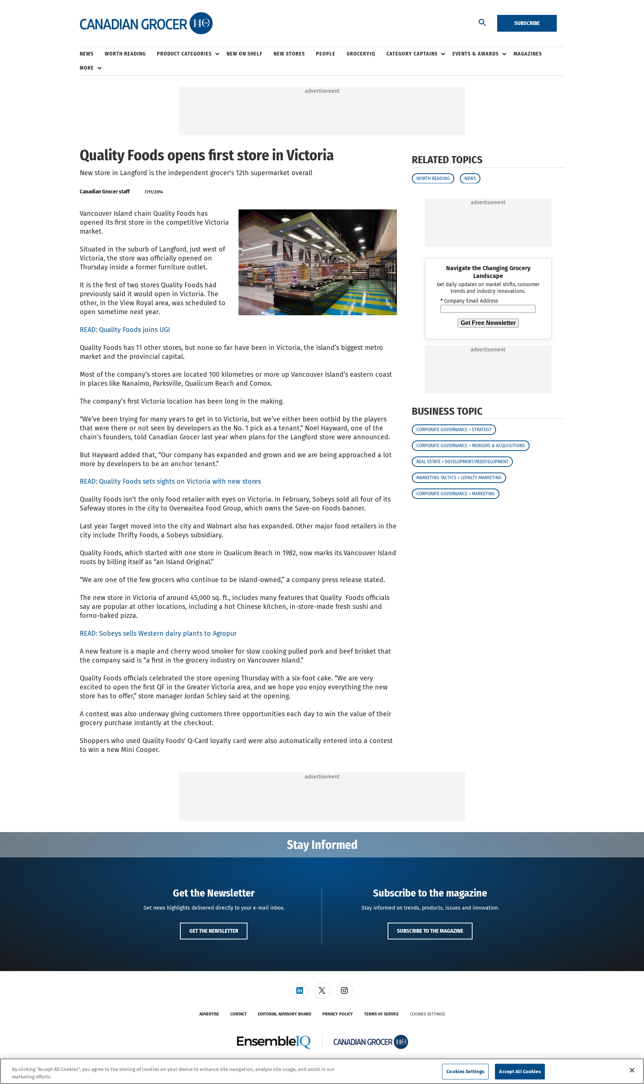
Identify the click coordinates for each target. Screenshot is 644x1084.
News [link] (87, 54)
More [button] (87, 68)
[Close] (632, 1070)
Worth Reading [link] (125, 54)
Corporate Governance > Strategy (454, 429)
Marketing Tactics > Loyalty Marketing (459, 477)
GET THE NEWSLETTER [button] (213, 930)
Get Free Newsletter (488, 322)
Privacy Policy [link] (337, 1014)
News (470, 178)
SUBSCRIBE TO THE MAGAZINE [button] (430, 930)
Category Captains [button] (412, 54)
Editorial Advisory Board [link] (284, 1014)
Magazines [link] (528, 54)
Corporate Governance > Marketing (455, 493)
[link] (299, 990)
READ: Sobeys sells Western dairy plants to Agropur (158, 633)
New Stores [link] (289, 54)
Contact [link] (238, 1014)
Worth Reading (433, 178)
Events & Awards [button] (475, 54)
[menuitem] (92, 54)
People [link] (325, 54)
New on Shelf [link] (244, 54)
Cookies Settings (427, 1014)
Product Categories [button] (184, 54)
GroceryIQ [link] (361, 54)
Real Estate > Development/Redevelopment (462, 461)
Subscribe (527, 23)
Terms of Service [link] (381, 1014)
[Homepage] (146, 23)
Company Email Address (469, 301)
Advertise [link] (209, 1014)
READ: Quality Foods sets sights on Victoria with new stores (170, 481)
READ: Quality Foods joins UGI (125, 330)
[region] (322, 1071)
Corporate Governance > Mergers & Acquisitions (470, 445)
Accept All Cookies (519, 1071)
